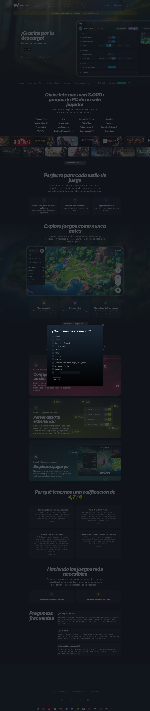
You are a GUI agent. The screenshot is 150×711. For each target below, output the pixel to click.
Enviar (57, 379)
